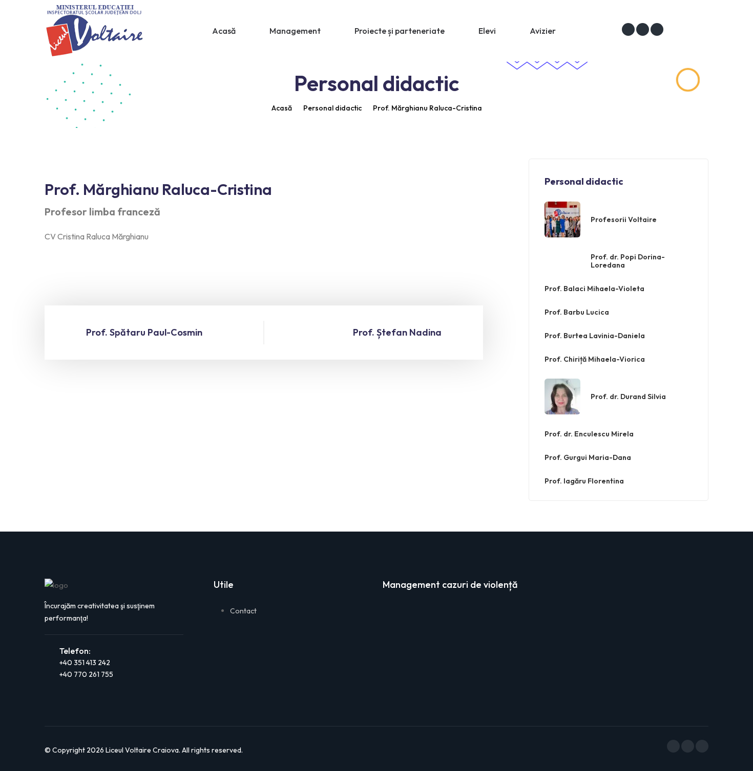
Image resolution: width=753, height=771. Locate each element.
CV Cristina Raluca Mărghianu (97, 236)
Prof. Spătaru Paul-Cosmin (144, 332)
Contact (243, 610)
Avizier (543, 31)
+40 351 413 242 (84, 662)
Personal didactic (332, 108)
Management (295, 31)
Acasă (224, 31)
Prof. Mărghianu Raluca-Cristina (427, 108)
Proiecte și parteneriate (399, 31)
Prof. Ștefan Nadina (397, 332)
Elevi (487, 31)
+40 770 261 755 (86, 674)
